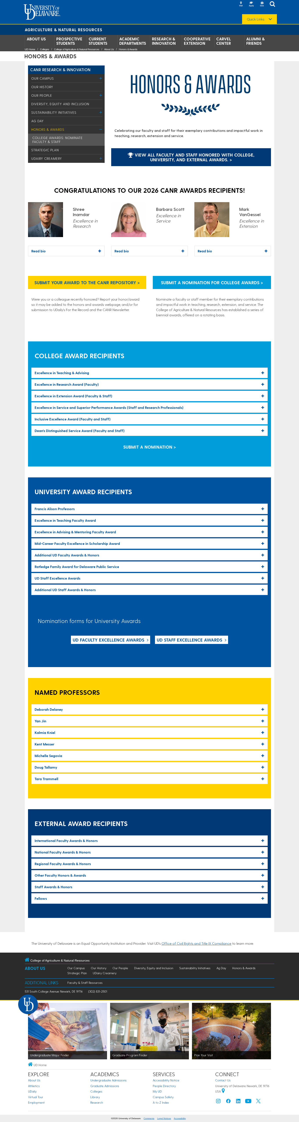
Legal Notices (164, 1118)
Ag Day (37, 121)
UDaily (32, 1091)
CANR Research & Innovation (60, 69)
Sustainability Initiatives (53, 112)
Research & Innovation (164, 41)
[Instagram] (218, 1102)
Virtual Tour (35, 1097)
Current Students (98, 41)
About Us (36, 39)
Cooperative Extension (197, 41)
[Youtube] (248, 1102)
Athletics (34, 1086)
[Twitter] (258, 1102)
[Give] (262, 4)
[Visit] (240, 4)
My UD (157, 1091)
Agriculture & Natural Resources (63, 29)
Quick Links (255, 19)
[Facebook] (228, 1102)
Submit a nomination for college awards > (212, 282)
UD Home (30, 49)
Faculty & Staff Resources (84, 982)
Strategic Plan (45, 150)
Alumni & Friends (255, 41)
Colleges (44, 49)
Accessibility (180, 1118)
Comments (149, 1118)
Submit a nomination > (149, 446)
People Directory (164, 1086)
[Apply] (251, 4)
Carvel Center (223, 41)
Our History (42, 87)
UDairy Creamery (46, 158)
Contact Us (222, 1080)
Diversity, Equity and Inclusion (60, 104)
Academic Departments (132, 41)
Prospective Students (69, 41)
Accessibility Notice (166, 1080)
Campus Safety (163, 1097)
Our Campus (42, 78)
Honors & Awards (128, 49)
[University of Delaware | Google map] (223, 1091)
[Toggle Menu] (100, 78)
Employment (36, 1102)
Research (96, 1102)
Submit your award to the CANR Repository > (87, 282)
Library (95, 1097)
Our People (41, 95)
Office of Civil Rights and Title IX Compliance (196, 943)
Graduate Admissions (104, 1086)
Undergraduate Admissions (108, 1080)
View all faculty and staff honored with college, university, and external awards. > (193, 157)
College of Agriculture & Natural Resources (76, 49)
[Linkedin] (238, 1102)
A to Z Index (161, 1102)
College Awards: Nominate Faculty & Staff (57, 140)
